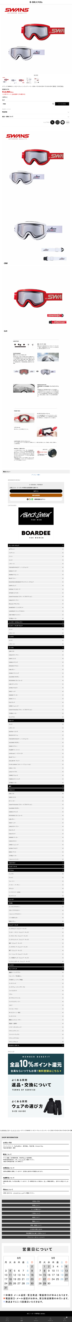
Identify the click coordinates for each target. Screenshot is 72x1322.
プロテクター (12, 863)
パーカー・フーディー (14, 885)
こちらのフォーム (18, 1193)
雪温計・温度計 (13, 1023)
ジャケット (12, 553)
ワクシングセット (13, 1041)
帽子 (10, 786)
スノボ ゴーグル (15, 1130)
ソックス (11, 636)
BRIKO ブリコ (12, 852)
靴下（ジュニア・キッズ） (16, 950)
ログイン (36, 491)
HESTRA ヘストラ (13, 731)
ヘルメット (12, 790)
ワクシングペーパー (14, 1031)
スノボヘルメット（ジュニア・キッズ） (19, 939)
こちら (22, 1159)
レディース (11, 563)
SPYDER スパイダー (14, 593)
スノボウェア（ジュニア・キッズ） (18, 928)
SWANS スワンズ (13, 662)
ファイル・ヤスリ (13, 1009)
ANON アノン (12, 698)
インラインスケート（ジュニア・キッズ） (20, 961)
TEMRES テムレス (13, 775)
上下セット (12, 549)
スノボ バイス (12, 1016)
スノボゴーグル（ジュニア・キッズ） (18, 936)
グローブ (11, 720)
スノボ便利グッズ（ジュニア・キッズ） (19, 958)
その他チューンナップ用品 (16, 979)
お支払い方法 (36, 1201)
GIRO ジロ (11, 651)
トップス (11, 874)
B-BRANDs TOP (5, 1130)
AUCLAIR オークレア (14, 761)
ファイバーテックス (14, 1034)
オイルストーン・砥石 (14, 1012)
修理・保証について (36, 1225)
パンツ (10, 556)
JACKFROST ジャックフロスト (16, 611)
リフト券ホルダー (13, 917)
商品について (36, 1221)
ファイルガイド (13, 990)
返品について (36, 1217)
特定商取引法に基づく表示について (36, 1233)
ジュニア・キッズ (13, 925)
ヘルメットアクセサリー (15, 914)
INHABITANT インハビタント (16, 607)
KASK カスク (12, 834)
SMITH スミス (12, 658)
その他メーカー (13, 618)
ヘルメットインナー (14, 859)
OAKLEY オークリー (14, 600)
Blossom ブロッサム (14, 604)
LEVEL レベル (12, 768)
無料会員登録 (36, 495)
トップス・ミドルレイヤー (16, 622)
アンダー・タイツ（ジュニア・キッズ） (19, 932)
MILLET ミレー (12, 578)
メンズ (10, 560)
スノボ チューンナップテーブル (17, 987)
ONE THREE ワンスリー (15, 615)
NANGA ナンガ (12, 571)
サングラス (12, 717)
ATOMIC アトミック (14, 673)
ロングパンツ (12, 896)
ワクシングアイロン (14, 1038)
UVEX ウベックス (13, 684)
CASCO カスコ (12, 841)
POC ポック (12, 702)
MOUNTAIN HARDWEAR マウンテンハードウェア (21, 582)
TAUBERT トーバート (14, 750)
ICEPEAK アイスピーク (14, 589)
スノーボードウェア (14, 545)
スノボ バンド (12, 983)
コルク (10, 1005)
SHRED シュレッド (14, 706)
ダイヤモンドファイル (14, 998)
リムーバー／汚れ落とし (15, 976)
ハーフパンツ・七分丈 (14, 892)
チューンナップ (13, 969)
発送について (36, 1205)
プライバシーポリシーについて (36, 1237)
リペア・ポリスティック (15, 1027)
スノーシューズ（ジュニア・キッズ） (18, 954)
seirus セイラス (13, 771)
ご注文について (36, 1213)
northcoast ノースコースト (16, 753)
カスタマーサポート (14, 1045)
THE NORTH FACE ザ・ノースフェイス (18, 567)
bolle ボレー (12, 669)
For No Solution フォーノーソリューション (20, 764)
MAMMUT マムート (14, 574)
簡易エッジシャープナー (15, 1020)
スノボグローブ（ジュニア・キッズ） (18, 947)
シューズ (11, 899)
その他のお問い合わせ (36, 1229)
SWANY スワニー (13, 746)
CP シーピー (12, 801)
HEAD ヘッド (12, 691)
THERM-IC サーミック (14, 779)
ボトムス (11, 888)
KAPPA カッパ (12, 585)
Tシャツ (11, 877)
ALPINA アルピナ (13, 688)
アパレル (11, 870)
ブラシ (10, 994)
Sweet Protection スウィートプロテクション (20, 596)
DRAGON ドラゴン (13, 666)
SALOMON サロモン (14, 677)
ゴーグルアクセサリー (14, 906)
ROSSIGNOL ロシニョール (15, 680)
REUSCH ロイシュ (13, 735)
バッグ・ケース (13, 866)
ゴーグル (11, 647)
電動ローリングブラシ (14, 972)
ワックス (11, 965)
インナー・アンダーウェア (16, 626)
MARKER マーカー (13, 695)
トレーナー (12, 881)
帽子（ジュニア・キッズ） (16, 943)
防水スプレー (12, 921)
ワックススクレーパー (14, 1001)
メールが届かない (36, 1209)
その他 (10, 903)
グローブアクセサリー (14, 910)
